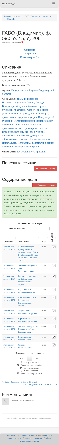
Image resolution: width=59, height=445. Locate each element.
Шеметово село (24, 337)
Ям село (21, 344)
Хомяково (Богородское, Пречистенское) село (28, 327)
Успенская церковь (25, 271)
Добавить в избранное (11, 42)
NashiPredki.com (13, 435)
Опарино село (24, 310)
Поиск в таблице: (17, 228)
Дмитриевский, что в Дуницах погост (27, 298)
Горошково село (24, 289)
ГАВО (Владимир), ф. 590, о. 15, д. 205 (20, 381)
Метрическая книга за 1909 (9, 248)
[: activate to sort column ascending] (53, 237)
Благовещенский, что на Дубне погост (27, 277)
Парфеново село (24, 318)
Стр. (44, 241)
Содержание (29, 53)
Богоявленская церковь (27, 313)
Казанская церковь (25, 332)
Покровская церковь (26, 292)
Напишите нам (28, 435)
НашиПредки (9, 3)
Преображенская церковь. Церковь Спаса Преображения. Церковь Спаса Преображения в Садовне (28, 255)
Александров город (26, 246)
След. (37, 358)
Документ (9, 241)
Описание (29, 49)
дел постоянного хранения (31, 151)
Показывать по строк (29, 223)
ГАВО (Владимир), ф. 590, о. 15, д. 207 (39, 384)
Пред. (22, 358)
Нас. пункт (24, 241)
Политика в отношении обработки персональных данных (35, 439)
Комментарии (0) (29, 57)
